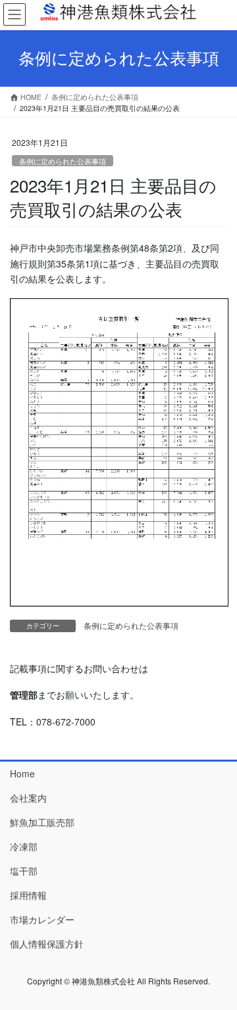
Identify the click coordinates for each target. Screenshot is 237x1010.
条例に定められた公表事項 (62, 161)
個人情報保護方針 (47, 943)
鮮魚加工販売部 (42, 822)
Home (22, 773)
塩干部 (24, 870)
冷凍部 (24, 846)
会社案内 (28, 797)
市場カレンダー (42, 919)
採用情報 (28, 895)
